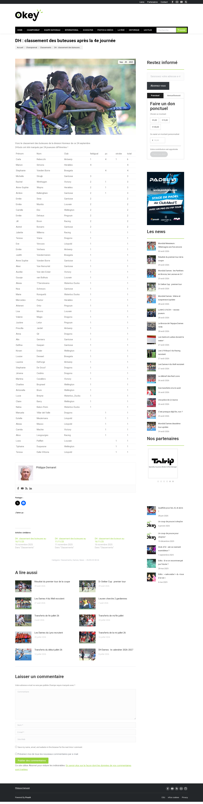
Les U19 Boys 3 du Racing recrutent (169, 352)
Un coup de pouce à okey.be (170, 521)
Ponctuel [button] (155, 95)
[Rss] (26, 488)
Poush (28, 797)
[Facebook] (18, 488)
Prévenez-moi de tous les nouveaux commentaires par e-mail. (48, 754)
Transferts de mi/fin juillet (111, 615)
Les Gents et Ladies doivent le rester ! (171, 339)
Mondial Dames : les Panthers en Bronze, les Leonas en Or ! (170, 272)
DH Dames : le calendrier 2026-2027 (116, 649)
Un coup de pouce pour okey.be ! (168, 535)
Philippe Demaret (22, 788)
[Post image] (23, 586)
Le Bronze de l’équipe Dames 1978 (170, 325)
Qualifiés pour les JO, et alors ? (170, 510)
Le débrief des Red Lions (169, 376)
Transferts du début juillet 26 (48, 649)
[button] (158, 481)
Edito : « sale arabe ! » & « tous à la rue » (171, 576)
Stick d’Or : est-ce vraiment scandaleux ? (169, 549)
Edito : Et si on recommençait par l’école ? (170, 562)
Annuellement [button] (173, 95)
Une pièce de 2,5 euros (168, 400)
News (82, 560)
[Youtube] (22, 488)
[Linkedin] (30, 488)
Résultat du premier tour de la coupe (52, 581)
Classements (66, 560)
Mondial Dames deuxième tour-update (169, 425)
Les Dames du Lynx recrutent (48, 632)
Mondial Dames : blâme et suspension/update (169, 298)
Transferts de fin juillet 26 (46, 615)
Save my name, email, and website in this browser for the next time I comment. (50, 747)
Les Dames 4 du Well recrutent (49, 598)
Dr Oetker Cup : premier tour (112, 581)
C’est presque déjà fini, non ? (170, 412)
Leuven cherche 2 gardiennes (113, 598)
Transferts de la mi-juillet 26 (112, 632)
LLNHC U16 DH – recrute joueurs (168, 311)
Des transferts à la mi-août (169, 388)
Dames (76, 560)
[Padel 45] (166, 478)
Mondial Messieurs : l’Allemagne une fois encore (170, 245)
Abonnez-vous (158, 85)
